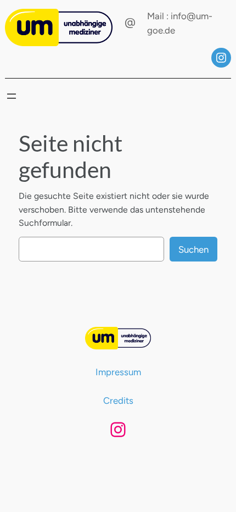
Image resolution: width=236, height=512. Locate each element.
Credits (118, 400)
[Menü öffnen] (11, 96)
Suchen (193, 249)
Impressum (118, 371)
